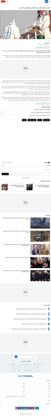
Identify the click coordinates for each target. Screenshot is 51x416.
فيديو (49, 394)
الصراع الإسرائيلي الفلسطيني (24, 364)
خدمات (49, 400)
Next (49, 388)
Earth (24, 386)
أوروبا (24, 120)
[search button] (16, 356)
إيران (30, 367)
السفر (49, 391)
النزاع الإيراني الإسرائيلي (37, 364)
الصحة (24, 388)
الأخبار (47, 5)
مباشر (3, 1)
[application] (25, 24)
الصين (13, 370)
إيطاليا (40, 120)
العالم (44, 5)
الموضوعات (48, 380)
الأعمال (49, 386)
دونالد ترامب (37, 367)
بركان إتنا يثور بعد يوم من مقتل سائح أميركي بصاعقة (40, 115)
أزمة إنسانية (46, 120)
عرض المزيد (48, 403)
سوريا (19, 367)
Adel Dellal (47, 43)
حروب (25, 367)
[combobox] (25, 356)
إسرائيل (13, 367)
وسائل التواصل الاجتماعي (27, 370)
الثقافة (24, 391)
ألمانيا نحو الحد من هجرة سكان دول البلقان (42, 109)
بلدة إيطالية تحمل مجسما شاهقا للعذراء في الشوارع (40, 112)
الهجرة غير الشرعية (32, 120)
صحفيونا (48, 396)
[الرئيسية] (49, 5)
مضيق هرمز (37, 370)
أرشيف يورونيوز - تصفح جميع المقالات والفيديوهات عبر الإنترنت (15, 396)
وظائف (18, 370)
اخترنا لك (47, 215)
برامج (24, 394)
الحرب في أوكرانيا (13, 364)
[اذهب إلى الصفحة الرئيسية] (46, 1)
